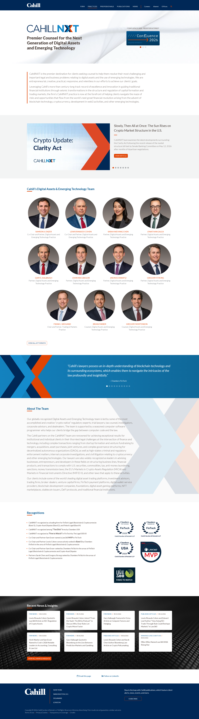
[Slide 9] (129, 386)
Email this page (85, 676)
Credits (72, 712)
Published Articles (148, 614)
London (57, 702)
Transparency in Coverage (59, 712)
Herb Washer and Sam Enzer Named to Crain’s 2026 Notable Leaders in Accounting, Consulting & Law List (43, 644)
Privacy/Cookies (42, 712)
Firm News (33, 614)
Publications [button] (123, 6)
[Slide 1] (140, 47)
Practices (92, 6)
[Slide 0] (113, 167)
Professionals (107, 6)
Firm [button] (82, 6)
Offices (164, 6)
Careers (147, 6)
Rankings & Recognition (151, 636)
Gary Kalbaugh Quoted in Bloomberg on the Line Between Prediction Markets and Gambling (79, 643)
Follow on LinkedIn (111, 676)
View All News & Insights (39, 658)
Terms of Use (29, 712)
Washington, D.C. (61, 694)
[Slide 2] (143, 47)
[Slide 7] (124, 386)
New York (57, 690)
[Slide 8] (127, 386)
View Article (121, 156)
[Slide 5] (125, 167)
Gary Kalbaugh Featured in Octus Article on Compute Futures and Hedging (117, 621)
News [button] (135, 6)
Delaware (57, 698)
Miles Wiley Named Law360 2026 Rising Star (154, 643)
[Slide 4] (123, 167)
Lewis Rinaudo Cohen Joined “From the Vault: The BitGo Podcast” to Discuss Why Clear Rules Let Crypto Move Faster (80, 622)
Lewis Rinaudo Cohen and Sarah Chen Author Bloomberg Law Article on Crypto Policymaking (116, 643)
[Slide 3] (145, 47)
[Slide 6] (128, 167)
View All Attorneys (37, 343)
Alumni (156, 6)
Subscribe (133, 699)
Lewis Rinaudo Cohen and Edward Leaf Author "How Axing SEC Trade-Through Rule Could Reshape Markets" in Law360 (155, 622)
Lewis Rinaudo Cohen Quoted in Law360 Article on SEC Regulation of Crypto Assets (43, 621)
